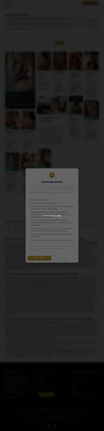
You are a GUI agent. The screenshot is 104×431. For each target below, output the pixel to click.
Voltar (59, 216)
